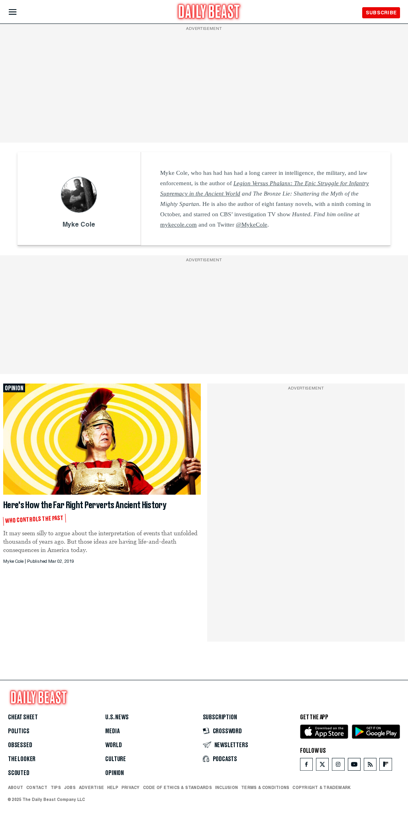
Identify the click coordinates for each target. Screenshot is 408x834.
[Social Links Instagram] (338, 766)
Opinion (114, 773)
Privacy (131, 787)
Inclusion (226, 787)
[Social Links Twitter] (322, 766)
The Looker (21, 759)
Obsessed (20, 745)
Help (112, 787)
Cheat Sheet (23, 717)
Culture (115, 759)
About (15, 787)
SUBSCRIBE (381, 13)
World (113, 745)
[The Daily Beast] (209, 12)
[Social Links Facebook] (306, 766)
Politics (18, 731)
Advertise (91, 787)
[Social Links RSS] (370, 766)
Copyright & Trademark (321, 787)
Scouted (18, 773)
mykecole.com (178, 224)
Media (112, 731)
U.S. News (116, 717)
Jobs (70, 787)
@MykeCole (251, 224)
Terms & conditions (265, 787)
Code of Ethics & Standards (177, 787)
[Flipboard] (385, 766)
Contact (36, 787)
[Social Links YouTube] (354, 766)
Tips (56, 787)
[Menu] (19, 12)
